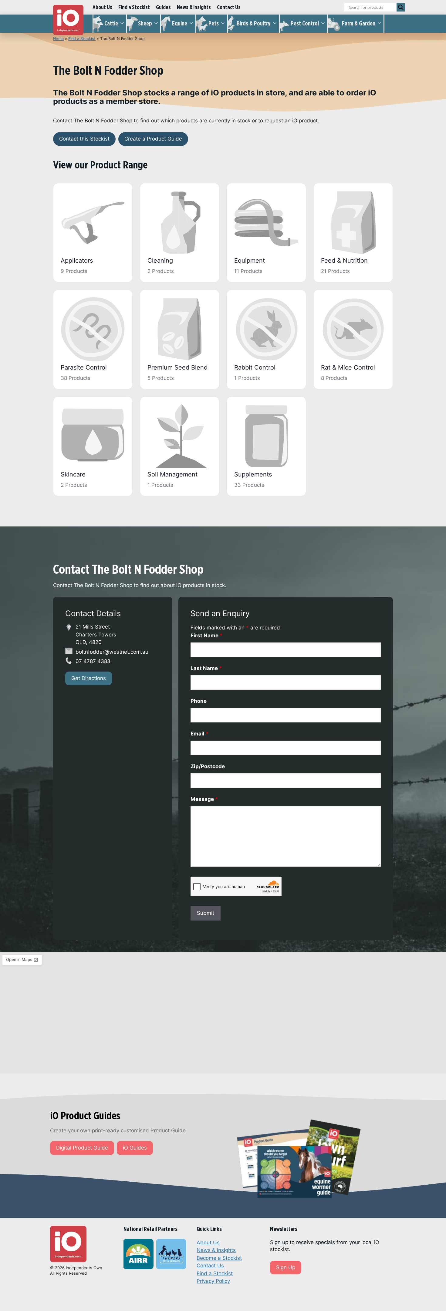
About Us (102, 7)
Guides (163, 7)
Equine (179, 23)
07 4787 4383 (93, 661)
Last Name (206, 668)
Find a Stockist (134, 7)
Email (200, 734)
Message (204, 799)
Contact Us (229, 7)
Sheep (145, 23)
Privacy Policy (213, 1281)
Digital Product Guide (82, 1148)
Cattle (111, 23)
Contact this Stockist (84, 139)
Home (58, 38)
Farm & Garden (358, 23)
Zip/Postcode (208, 766)
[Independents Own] (68, 20)
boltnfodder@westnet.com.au (112, 652)
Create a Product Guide (153, 139)
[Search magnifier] (401, 7)
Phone (199, 701)
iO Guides (135, 1148)
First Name (207, 635)
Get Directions (88, 678)
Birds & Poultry (254, 23)
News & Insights (194, 7)
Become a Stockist (219, 1258)
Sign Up (285, 1267)
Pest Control (305, 23)
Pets (213, 23)
